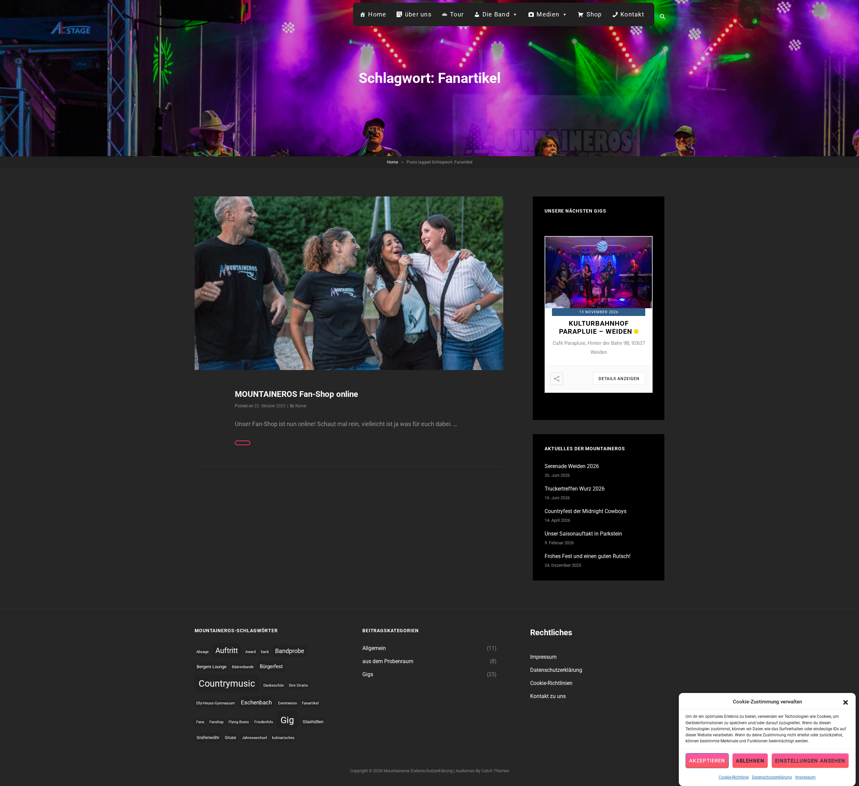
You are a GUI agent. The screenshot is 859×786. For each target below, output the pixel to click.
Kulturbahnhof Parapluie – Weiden (595, 327)
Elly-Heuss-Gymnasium (215, 703)
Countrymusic (227, 683)
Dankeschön (273, 685)
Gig (287, 720)
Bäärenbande (243, 667)
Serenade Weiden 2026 (572, 466)
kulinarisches (283, 738)
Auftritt (226, 650)
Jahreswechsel (254, 738)
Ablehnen (750, 761)
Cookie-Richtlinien (551, 683)
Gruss (230, 737)
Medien (548, 14)
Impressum (805, 777)
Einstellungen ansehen (810, 761)
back (265, 652)
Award (250, 652)
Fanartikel (310, 703)
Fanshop (216, 722)
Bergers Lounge (211, 666)
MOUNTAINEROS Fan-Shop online (296, 394)
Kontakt (632, 14)
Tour (457, 14)
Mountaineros (397, 770)
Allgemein (374, 648)
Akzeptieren (707, 761)
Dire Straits (298, 685)
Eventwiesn (287, 703)
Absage (202, 652)
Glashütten (313, 721)
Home (377, 14)
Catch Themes (495, 770)
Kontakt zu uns (548, 696)
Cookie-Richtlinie (734, 777)
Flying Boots (239, 722)
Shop (594, 14)
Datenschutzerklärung (772, 777)
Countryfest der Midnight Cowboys (585, 511)
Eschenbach (256, 702)
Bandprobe (289, 650)
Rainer (301, 406)
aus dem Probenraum (387, 661)
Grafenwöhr (208, 737)
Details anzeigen (619, 378)
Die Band (496, 14)
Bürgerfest (271, 666)
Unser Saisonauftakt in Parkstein (583, 533)
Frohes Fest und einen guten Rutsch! (587, 556)
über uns (418, 14)
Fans (200, 722)
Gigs (367, 674)
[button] (845, 701)
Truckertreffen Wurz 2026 (575, 489)
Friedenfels (263, 722)
